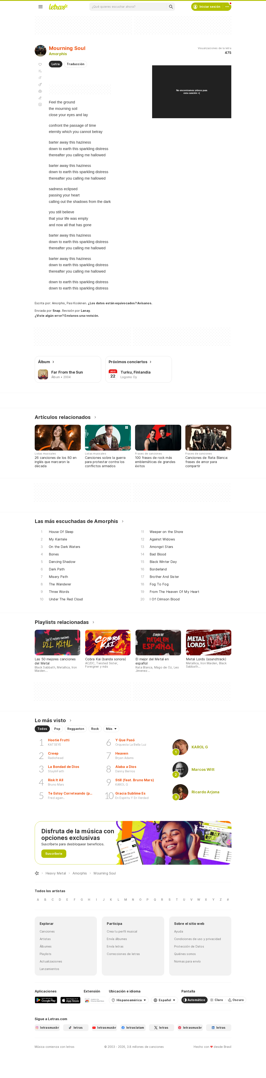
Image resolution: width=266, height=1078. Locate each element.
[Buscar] (171, 6)
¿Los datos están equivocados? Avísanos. (120, 303)
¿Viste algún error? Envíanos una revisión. (67, 315)
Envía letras (115, 946)
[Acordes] (40, 84)
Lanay (85, 310)
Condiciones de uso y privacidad (197, 939)
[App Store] (70, 1000)
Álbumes (46, 946)
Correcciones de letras (123, 954)
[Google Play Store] (46, 1000)
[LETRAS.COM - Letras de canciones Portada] (58, 6)
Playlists (45, 954)
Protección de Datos (189, 946)
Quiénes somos (185, 954)
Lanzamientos (49, 969)
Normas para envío (187, 961)
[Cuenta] (227, 6)
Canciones (47, 931)
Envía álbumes (117, 939)
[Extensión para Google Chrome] (95, 1000)
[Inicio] (37, 873)
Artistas (45, 939)
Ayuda (178, 931)
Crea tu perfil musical (122, 931)
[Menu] (40, 6)
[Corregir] (40, 98)
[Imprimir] (40, 91)
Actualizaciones (51, 961)
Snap (56, 310)
